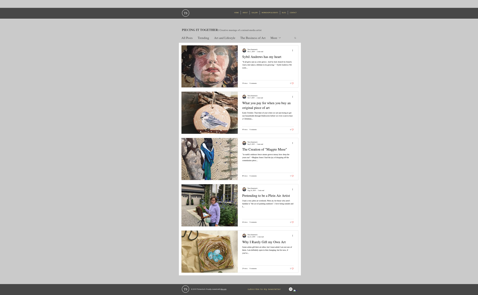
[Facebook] (295, 291)
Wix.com (223, 289)
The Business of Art (253, 38)
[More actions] (293, 50)
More (273, 38)
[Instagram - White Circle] (290, 289)
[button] (295, 38)
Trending (203, 38)
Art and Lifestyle (224, 38)
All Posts (187, 38)
